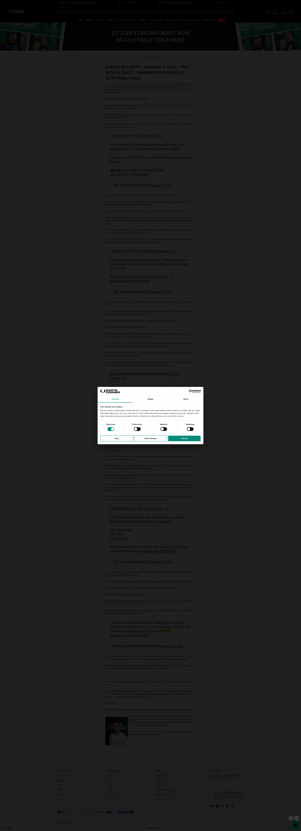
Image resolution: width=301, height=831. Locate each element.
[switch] (137, 429)
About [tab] (185, 399)
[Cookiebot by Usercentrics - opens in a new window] (190, 391)
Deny (117, 438)
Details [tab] (150, 399)
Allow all (184, 438)
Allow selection (150, 438)
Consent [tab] (115, 399)
